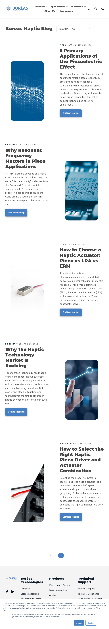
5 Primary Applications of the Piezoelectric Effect (81, 59)
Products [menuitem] (40, 6)
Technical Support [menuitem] (87, 588)
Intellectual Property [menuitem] (31, 599)
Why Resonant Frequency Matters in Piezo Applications (25, 158)
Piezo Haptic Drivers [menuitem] (59, 585)
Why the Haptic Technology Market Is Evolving (24, 357)
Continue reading (71, 113)
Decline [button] (91, 623)
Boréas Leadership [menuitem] (30, 594)
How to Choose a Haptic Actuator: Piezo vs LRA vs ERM (80, 258)
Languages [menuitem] (66, 11)
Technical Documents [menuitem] (88, 594)
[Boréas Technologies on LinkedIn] (12, 592)
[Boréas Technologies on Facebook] (7, 592)
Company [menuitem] (25, 588)
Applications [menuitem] (58, 6)
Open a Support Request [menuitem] (90, 599)
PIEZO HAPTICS (68, 45)
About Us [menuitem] (50, 11)
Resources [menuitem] (76, 6)
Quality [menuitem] (52, 595)
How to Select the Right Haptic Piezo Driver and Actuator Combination (82, 459)
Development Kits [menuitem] (58, 590)
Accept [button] (79, 623)
